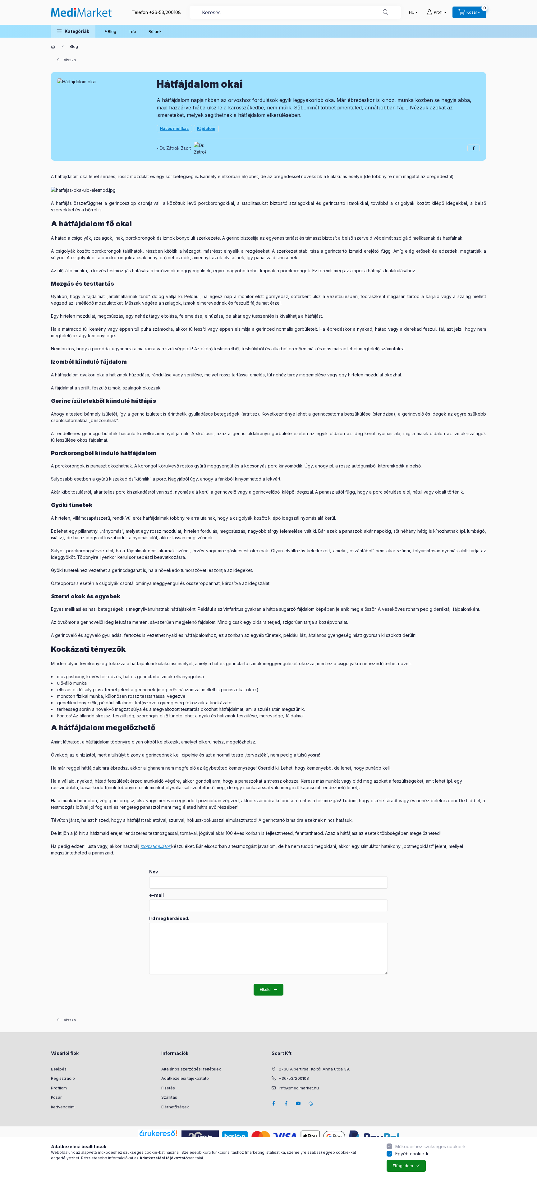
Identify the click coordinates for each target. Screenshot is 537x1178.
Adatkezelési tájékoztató (185, 1078)
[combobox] (295, 12)
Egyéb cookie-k (412, 1153)
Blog (112, 31)
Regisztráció (63, 1078)
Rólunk (155, 31)
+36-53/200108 (165, 12)
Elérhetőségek (175, 1106)
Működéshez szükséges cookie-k (430, 1146)
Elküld (265, 989)
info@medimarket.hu (299, 1087)
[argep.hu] (200, 1136)
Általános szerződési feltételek (191, 1068)
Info (132, 31)
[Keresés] (386, 12)
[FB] (286, 1103)
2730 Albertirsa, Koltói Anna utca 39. (314, 1068)
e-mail (156, 895)
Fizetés (168, 1087)
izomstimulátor (155, 846)
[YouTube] (298, 1103)
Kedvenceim (63, 1106)
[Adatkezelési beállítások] (311, 1103)
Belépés (59, 1068)
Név (153, 871)
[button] (73, 31)
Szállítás (169, 1097)
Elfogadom (403, 1165)
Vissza (70, 60)
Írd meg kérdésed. (169, 918)
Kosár (56, 1097)
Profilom (59, 1087)
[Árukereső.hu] (158, 1133)
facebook (273, 1103)
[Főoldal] (53, 46)
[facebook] (473, 148)
